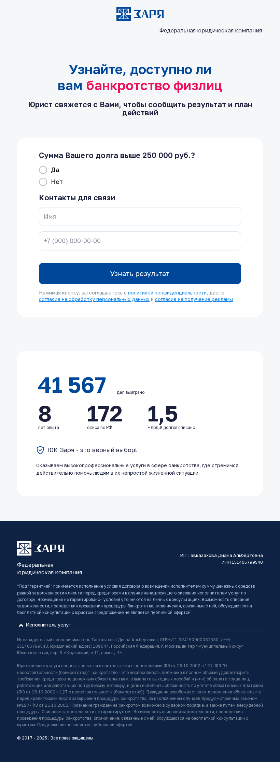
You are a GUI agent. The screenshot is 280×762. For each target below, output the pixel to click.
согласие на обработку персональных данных (94, 299)
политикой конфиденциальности (167, 293)
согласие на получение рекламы (194, 299)
